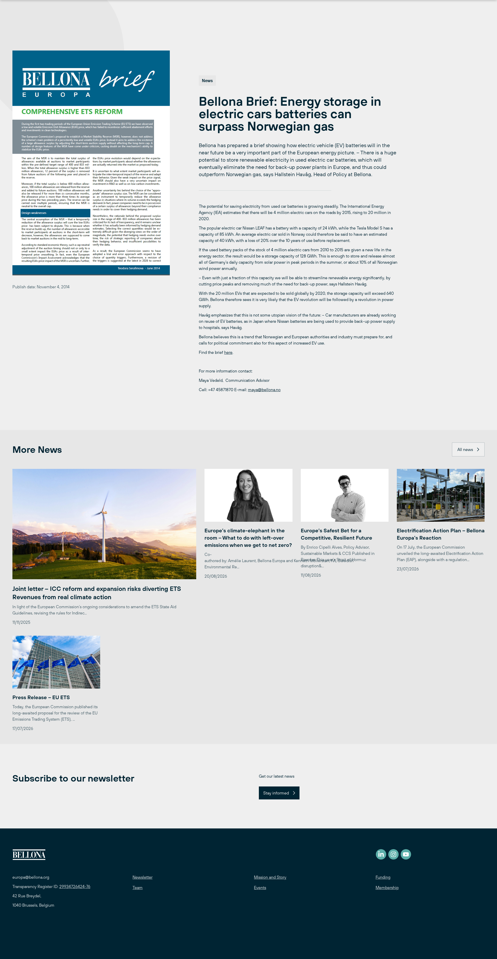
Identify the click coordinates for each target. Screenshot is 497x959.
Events (260, 887)
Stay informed (276, 793)
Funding (383, 877)
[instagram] (393, 854)
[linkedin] (381, 854)
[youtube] (406, 854)
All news (465, 449)
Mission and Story (270, 877)
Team (138, 887)
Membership (387, 887)
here (228, 352)
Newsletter (142, 877)
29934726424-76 (74, 886)
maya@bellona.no (264, 389)
